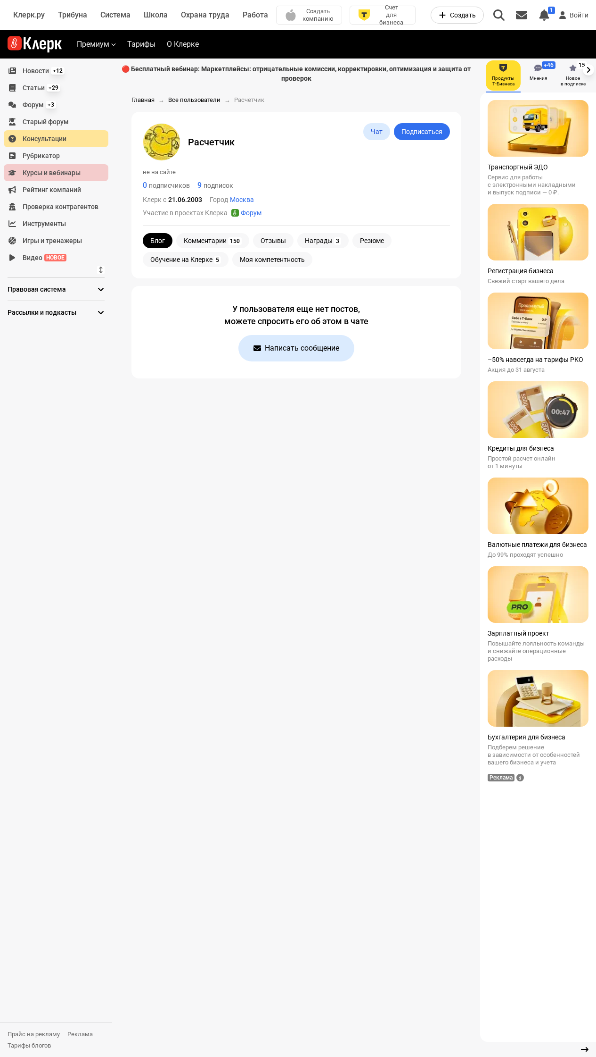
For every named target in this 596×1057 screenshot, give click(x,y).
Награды (322, 240)
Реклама (80, 1034)
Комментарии (212, 240)
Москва (242, 199)
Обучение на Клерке (184, 259)
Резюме (372, 240)
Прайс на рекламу (34, 1034)
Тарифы (141, 44)
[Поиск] (498, 15)
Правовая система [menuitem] (37, 289)
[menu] (60, 164)
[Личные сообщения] (521, 15)
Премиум (93, 44)
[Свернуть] (584, 1049)
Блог (157, 240)
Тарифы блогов (29, 1045)
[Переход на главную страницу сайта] (35, 44)
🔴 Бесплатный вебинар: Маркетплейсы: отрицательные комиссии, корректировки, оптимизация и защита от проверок (296, 73)
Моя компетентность (272, 259)
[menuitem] (56, 70)
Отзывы (273, 240)
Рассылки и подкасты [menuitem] (42, 312)
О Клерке (183, 44)
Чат (377, 131)
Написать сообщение (302, 348)
